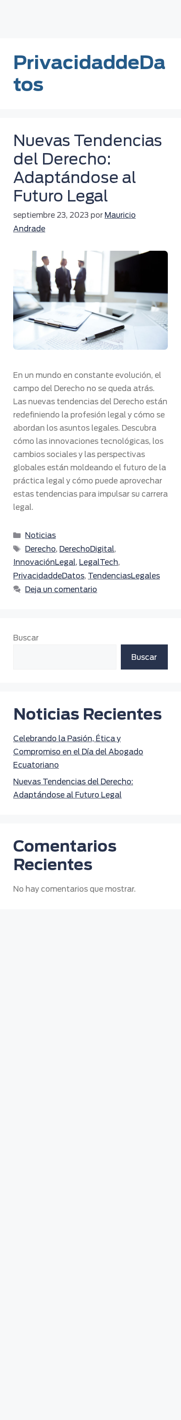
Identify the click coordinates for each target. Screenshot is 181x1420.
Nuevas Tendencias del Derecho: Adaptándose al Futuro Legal (87, 168)
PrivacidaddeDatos (48, 575)
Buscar (26, 637)
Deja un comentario (61, 589)
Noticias (40, 535)
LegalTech (98, 562)
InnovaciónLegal (44, 562)
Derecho (40, 549)
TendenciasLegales (124, 575)
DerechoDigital (86, 549)
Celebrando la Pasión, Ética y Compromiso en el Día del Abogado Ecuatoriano (78, 751)
